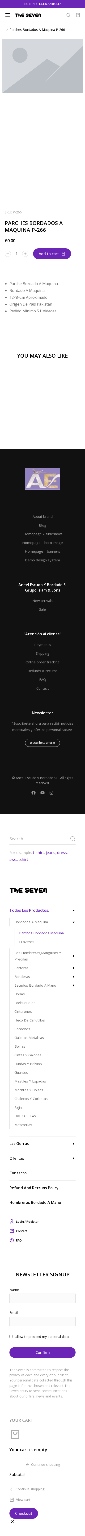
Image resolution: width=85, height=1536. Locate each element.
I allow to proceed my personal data (41, 1336)
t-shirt (38, 852)
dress (62, 852)
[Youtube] (42, 793)
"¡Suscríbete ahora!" (42, 743)
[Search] (73, 839)
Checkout (23, 1513)
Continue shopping (45, 1464)
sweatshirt (18, 859)
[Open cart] (78, 15)
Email (13, 1312)
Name (14, 1289)
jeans (50, 852)
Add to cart (49, 253)
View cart (23, 1499)
